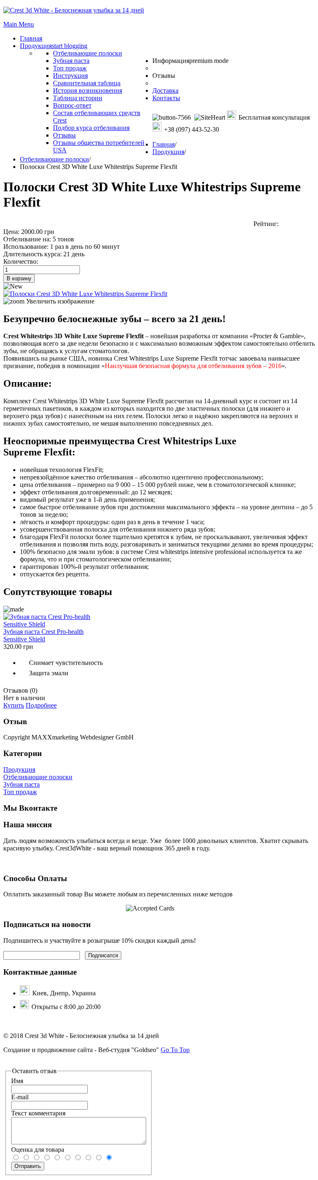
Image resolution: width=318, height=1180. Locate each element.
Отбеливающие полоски (54, 159)
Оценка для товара (37, 1149)
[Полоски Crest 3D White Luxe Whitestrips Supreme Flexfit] (85, 293)
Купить (13, 705)
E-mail (20, 1097)
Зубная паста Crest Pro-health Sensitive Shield (43, 635)
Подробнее (41, 705)
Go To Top (175, 1049)
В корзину (19, 278)
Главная (163, 144)
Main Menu (18, 24)
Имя (17, 1080)
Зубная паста (21, 784)
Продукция (168, 151)
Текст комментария (38, 1113)
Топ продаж (20, 791)
